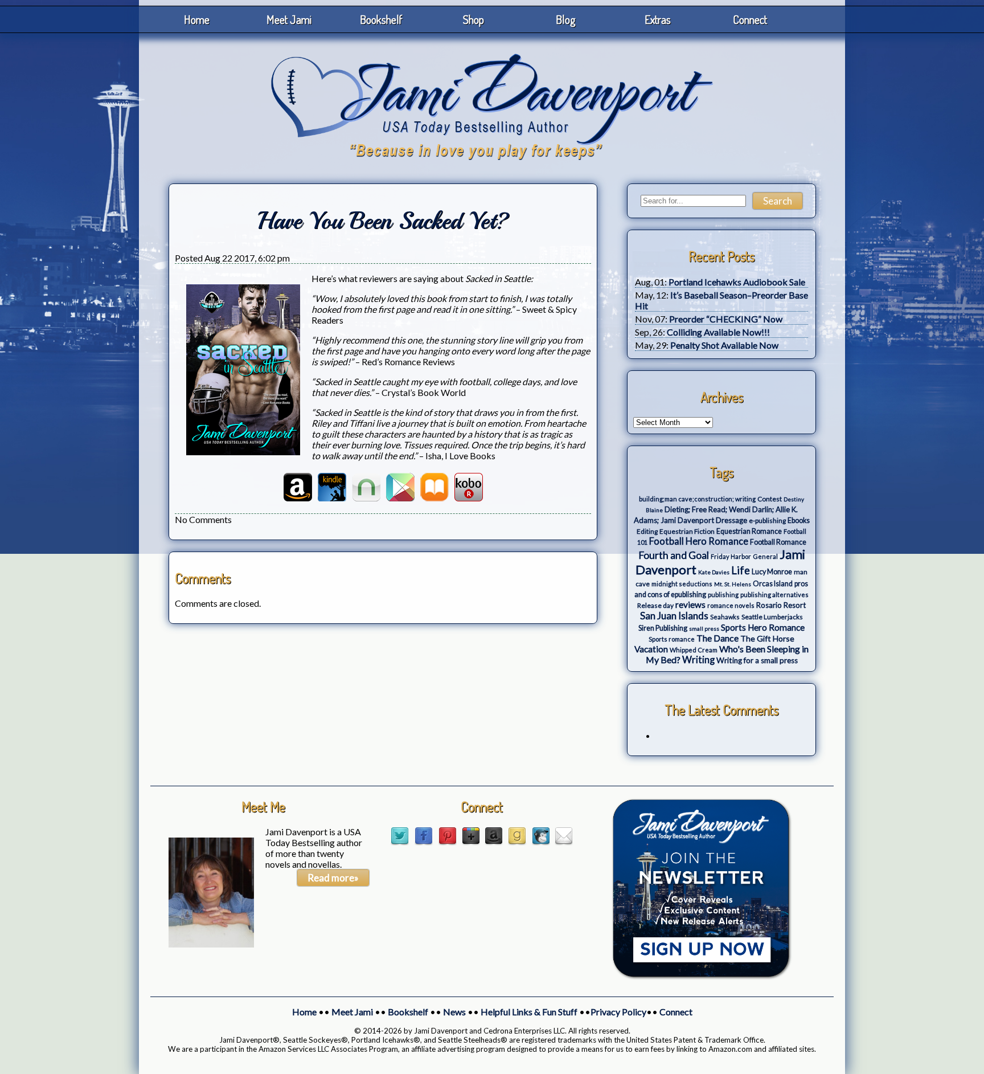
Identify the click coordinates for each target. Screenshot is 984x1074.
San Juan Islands (674, 616)
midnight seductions (681, 583)
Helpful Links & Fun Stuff (529, 1011)
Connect (750, 19)
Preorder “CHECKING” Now (725, 318)
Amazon (298, 487)
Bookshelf (381, 19)
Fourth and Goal (673, 555)
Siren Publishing (662, 628)
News (454, 1011)
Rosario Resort (781, 605)
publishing (723, 594)
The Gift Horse (767, 638)
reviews (690, 604)
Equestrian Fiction (687, 531)
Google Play (400, 487)
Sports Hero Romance (763, 627)
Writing (698, 659)
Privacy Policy (618, 1011)
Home (197, 19)
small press (704, 628)
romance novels (731, 605)
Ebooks (799, 520)
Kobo (468, 487)
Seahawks (725, 616)
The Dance (717, 637)
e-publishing (767, 520)
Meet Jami (288, 19)
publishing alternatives (774, 594)
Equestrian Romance (749, 531)
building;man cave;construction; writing (697, 499)
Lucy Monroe (772, 571)
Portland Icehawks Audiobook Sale (737, 281)
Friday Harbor (731, 556)
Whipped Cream (694, 650)
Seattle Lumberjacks (772, 616)
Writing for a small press (757, 660)
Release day (655, 605)
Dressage (731, 520)
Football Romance (778, 542)
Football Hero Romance (698, 541)
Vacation (651, 649)
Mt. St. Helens (732, 584)
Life (740, 570)
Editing (647, 531)
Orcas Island (773, 583)
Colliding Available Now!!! (718, 331)
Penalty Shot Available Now (724, 345)
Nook (366, 487)
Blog (566, 19)
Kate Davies (713, 572)
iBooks (434, 487)
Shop (473, 19)
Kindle (332, 487)
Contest (769, 499)
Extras (658, 19)
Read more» (333, 878)
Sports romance (672, 639)
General (765, 556)
